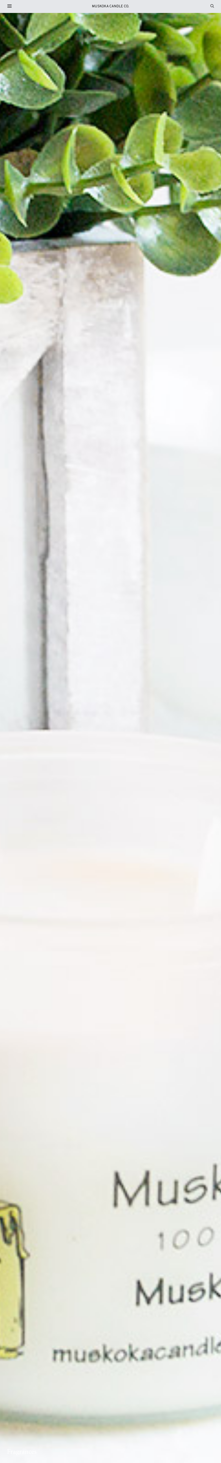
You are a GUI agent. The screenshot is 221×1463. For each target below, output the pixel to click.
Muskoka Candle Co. (110, 6)
